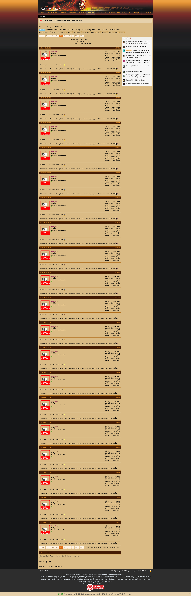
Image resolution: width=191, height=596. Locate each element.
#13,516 (117, 422)
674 (53, 36)
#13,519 (117, 497)
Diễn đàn (91, 12)
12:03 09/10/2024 (46, 497)
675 (57, 36)
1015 (76, 36)
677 (65, 36)
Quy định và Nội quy (123, 571)
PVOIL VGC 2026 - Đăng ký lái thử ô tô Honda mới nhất (63, 20)
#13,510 (117, 273)
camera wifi (77, 32)
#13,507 (117, 198)
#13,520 (117, 522)
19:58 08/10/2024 (46, 248)
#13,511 (117, 297)
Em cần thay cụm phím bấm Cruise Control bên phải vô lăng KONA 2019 (138, 51)
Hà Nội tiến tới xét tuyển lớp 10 (138, 67)
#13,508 (117, 223)
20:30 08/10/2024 (46, 322)
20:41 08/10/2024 (46, 347)
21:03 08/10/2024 (46, 397)
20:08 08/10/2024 (46, 273)
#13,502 (117, 73)
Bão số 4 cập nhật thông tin (138, 83)
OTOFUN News (143, 571)
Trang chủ (72, 12)
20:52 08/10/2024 (46, 372)
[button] (85, 13)
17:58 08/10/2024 (46, 148)
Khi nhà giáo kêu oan (136, 80)
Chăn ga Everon (134, 71)
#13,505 (117, 148)
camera (70, 32)
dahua (92, 32)
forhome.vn (116, 61)
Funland (111, 12)
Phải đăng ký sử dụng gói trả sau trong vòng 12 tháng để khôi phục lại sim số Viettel (138, 62)
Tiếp (81, 36)
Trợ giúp (134, 571)
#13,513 (117, 347)
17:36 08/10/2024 (46, 98)
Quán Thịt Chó (115, 59)
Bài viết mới (127, 38)
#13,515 (117, 397)
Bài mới (81, 12)
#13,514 (117, 372)
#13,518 (117, 472)
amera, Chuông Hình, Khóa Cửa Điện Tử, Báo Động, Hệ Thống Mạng (71, 69)
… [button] (49, 36)
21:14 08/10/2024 (46, 422)
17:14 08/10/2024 (46, 48)
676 (61, 36)
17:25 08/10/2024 (46, 73)
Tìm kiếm (42, 16)
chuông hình (85, 32)
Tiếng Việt (44, 571)
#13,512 (117, 322)
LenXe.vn (63, 12)
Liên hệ (113, 571)
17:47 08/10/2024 (46, 123)
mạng (122, 32)
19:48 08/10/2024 (46, 223)
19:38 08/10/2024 (46, 198)
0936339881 (84, 39)
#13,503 (117, 98)
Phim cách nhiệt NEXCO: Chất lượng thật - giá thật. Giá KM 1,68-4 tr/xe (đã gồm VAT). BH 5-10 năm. (97, 594)
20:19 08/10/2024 (46, 297)
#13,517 (117, 447)
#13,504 (117, 123)
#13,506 (117, 173)
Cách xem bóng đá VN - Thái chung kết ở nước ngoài (138, 56)
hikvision (103, 32)
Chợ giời (120, 12)
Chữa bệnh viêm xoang (136, 46)
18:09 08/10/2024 (46, 173)
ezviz (97, 32)
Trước (42, 36)
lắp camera (116, 32)
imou (109, 32)
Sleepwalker (45, 32)
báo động (63, 32)
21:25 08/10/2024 (46, 447)
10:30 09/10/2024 (46, 472)
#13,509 (117, 248)
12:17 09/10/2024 (46, 522)
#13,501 (117, 48)
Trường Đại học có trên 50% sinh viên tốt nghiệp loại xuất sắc (138, 76)
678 (69, 36)
